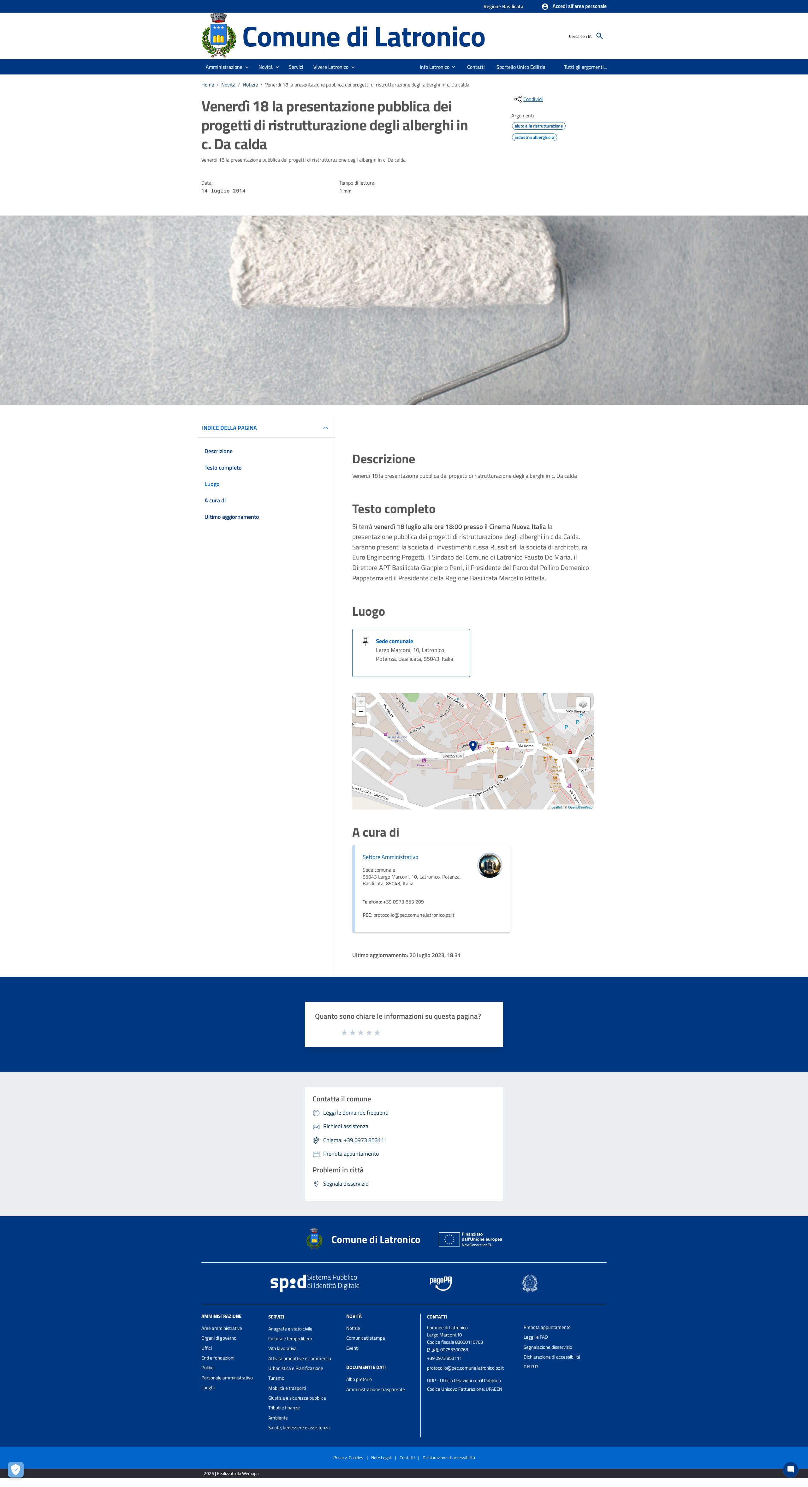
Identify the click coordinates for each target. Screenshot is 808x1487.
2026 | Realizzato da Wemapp (231, 1473)
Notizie (250, 84)
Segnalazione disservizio (548, 1347)
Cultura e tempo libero (290, 1338)
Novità (228, 84)
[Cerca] (600, 36)
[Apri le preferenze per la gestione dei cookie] (16, 1470)
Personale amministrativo (227, 1377)
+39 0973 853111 (444, 1358)
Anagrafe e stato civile (290, 1328)
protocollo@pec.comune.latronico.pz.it (465, 1367)
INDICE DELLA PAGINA (229, 428)
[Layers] (583, 704)
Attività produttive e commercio (299, 1358)
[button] (574, 6)
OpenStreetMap (580, 806)
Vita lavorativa (282, 1348)
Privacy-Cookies (348, 1457)
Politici (207, 1367)
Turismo (276, 1378)
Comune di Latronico (363, 35)
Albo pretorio (359, 1379)
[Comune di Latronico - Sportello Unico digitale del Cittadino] (218, 35)
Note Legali (381, 1457)
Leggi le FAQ (536, 1337)
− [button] (361, 711)
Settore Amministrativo (391, 857)
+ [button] (361, 702)
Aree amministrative (221, 1328)
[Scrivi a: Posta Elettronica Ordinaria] (472, 1374)
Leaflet (556, 806)
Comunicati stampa (365, 1338)
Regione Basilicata (503, 6)
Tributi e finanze (284, 1407)
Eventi (352, 1348)
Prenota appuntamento (547, 1327)
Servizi (276, 1316)
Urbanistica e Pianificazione (295, 1368)
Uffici (206, 1348)
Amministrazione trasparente (375, 1389)
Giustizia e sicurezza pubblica (297, 1397)
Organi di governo (218, 1338)
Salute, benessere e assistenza (299, 1427)
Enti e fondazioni (217, 1357)
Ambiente (278, 1417)
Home (207, 84)
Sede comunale (394, 641)
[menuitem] (432, 67)
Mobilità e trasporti (287, 1388)
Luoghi (208, 1387)
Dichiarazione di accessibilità (552, 1356)
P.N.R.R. (531, 1366)
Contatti (437, 1316)
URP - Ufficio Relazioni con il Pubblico (464, 1380)
